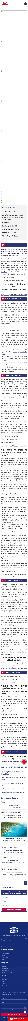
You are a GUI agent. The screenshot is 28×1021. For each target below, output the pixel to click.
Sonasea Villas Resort (8, 253)
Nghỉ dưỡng (5, 968)
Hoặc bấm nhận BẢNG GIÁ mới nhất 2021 (14, 295)
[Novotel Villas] (5, 802)
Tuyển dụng (5, 957)
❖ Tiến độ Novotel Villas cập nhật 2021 (14, 792)
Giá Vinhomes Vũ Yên (7, 972)
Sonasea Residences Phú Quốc (14, 815)
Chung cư (4, 966)
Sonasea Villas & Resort (14, 850)
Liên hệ (4, 959)
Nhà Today (4, 272)
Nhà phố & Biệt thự (7, 970)
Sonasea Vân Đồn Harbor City (14, 838)
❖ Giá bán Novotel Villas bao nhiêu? (13, 789)
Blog (3, 955)
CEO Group (20, 253)
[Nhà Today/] (5, 3)
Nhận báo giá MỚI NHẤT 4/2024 (16, 1019)
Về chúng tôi (5, 953)
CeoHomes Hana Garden (14, 872)
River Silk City (14, 805)
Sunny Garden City (14, 860)
